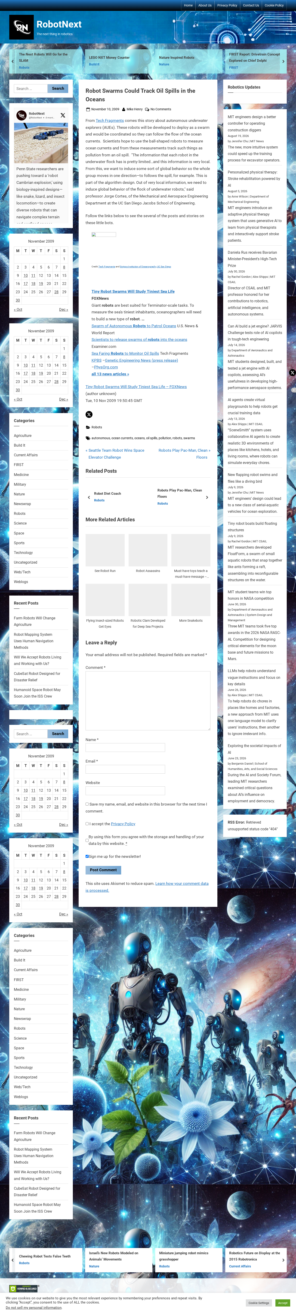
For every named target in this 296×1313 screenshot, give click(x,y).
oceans (139, 438)
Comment (95, 667)
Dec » (63, 309)
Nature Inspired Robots (106, 58)
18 (33, 283)
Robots (97, 427)
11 (33, 275)
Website (93, 782)
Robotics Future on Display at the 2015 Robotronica (184, 1256)
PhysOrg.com (106, 367)
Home (188, 5)
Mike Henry (135, 109)
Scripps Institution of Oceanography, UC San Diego (145, 266)
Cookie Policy (274, 5)
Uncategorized (25, 562)
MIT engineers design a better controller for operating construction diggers (252, 123)
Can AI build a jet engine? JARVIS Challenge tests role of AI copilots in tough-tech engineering (255, 333)
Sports (19, 543)
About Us (205, 5)
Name (92, 739)
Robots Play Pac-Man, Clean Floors (116, 493)
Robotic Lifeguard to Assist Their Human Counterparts (183, 493)
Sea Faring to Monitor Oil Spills (125, 353)
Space (19, 533)
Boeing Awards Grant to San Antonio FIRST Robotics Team (257, 58)
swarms (189, 438)
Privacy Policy (227, 5)
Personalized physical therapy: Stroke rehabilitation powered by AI (254, 179)
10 (26, 275)
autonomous (101, 438)
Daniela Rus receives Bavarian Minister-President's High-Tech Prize (252, 259)
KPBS (97, 360)
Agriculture (22, 435)
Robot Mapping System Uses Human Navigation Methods (33, 641)
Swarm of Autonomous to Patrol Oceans (134, 326)
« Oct (18, 309)
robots (177, 438)
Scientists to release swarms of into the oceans (139, 339)
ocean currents (122, 438)
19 (41, 283)
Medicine (21, 475)
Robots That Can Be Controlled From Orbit (257, 1256)
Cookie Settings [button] (259, 1303)
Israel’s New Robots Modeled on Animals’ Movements (43, 1256)
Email (92, 761)
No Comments (161, 109)
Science (20, 523)
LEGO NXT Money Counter (39, 58)
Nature (94, 64)
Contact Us (251, 5)
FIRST (163, 68)
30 (18, 300)
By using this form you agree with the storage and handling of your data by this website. (146, 840)
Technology (23, 552)
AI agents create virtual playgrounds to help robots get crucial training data (253, 406)
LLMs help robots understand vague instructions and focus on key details (254, 677)
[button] (89, 414)
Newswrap (22, 504)
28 (56, 292)
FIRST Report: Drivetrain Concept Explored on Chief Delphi (184, 58)
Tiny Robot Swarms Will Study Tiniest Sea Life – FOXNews (136, 386)
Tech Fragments (110, 120)
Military (20, 484)
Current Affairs (168, 504)
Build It (24, 64)
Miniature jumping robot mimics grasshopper (113, 1256)
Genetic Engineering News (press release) (141, 360)
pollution (165, 438)
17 (26, 283)
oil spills (151, 438)
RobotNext (59, 24)
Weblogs (21, 582)
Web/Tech (22, 572)
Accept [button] (282, 1303)
